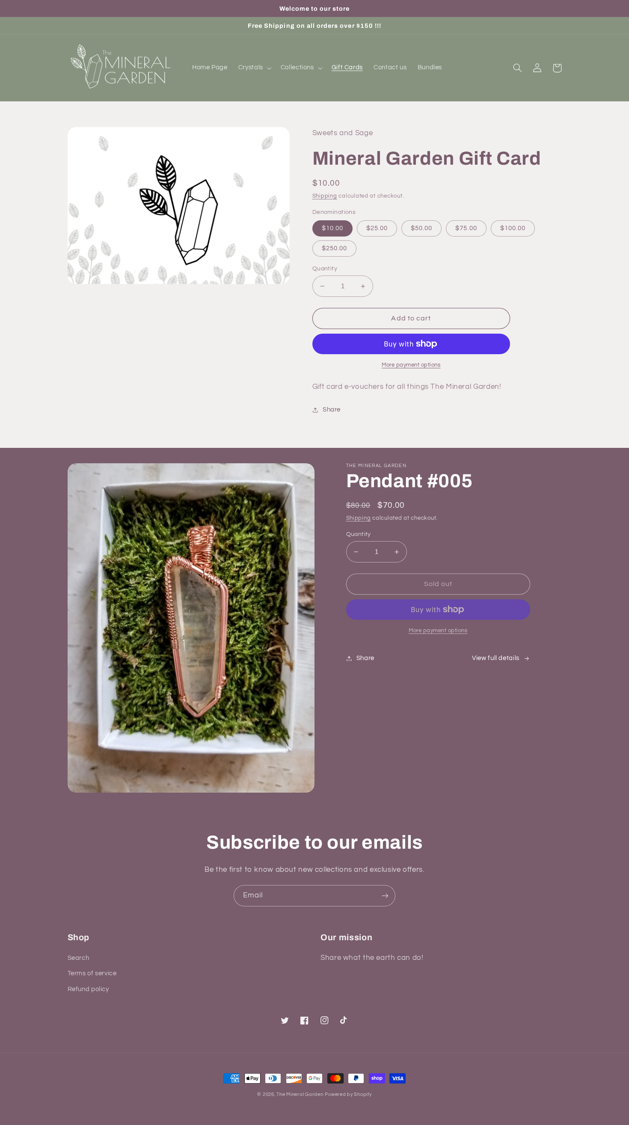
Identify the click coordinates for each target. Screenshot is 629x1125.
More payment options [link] (438, 631)
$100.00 (512, 228)
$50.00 (421, 228)
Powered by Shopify (348, 1094)
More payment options (411, 365)
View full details (495, 658)
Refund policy (88, 989)
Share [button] (332, 409)
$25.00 (377, 228)
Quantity (324, 269)
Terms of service (92, 973)
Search (78, 958)
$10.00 (332, 228)
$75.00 (466, 228)
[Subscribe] (385, 895)
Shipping (324, 196)
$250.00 (334, 248)
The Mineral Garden (299, 1094)
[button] (254, 68)
